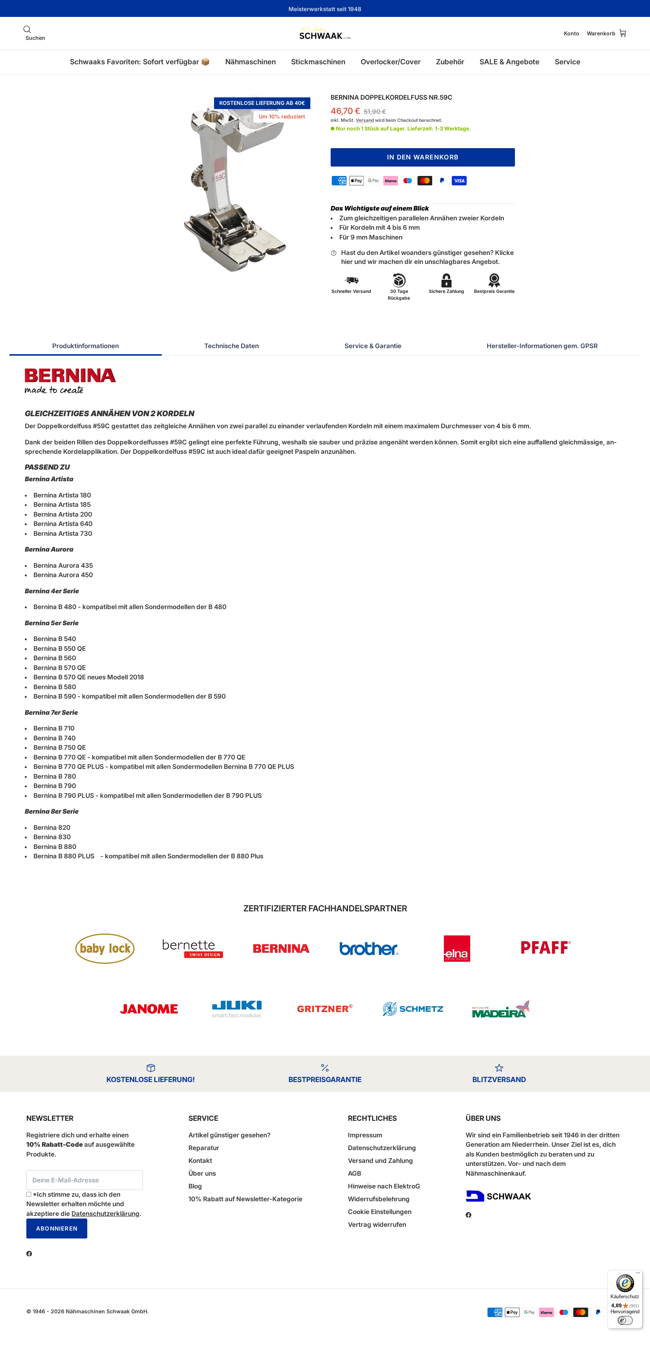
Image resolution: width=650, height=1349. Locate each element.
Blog (195, 1186)
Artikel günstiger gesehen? (229, 1135)
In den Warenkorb (423, 157)
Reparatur (203, 1148)
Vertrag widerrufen (377, 1224)
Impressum (365, 1135)
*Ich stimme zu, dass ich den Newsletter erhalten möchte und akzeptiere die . (83, 1204)
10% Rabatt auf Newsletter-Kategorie (245, 1199)
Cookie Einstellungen (380, 1212)
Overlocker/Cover (391, 62)
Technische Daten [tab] (231, 346)
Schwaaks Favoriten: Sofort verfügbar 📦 (140, 62)
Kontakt (200, 1160)
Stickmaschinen (318, 62)
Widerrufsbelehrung (379, 1199)
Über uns (202, 1173)
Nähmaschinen (250, 62)
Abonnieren (56, 1228)
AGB (354, 1173)
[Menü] (637, 1274)
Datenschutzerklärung (105, 1213)
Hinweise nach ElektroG (384, 1186)
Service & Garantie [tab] (373, 346)
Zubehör (450, 62)
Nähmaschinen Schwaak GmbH (106, 1311)
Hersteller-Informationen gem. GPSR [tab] (542, 346)
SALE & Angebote (509, 62)
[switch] (625, 1320)
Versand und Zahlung (380, 1160)
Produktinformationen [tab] (85, 346)
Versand (365, 120)
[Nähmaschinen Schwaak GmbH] (325, 33)
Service (567, 62)
